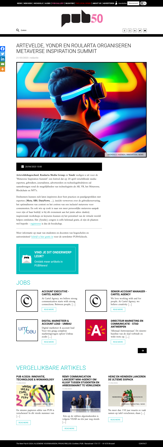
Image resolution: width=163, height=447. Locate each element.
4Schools (38, 3)
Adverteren (108, 3)
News (19, 3)
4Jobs (47, 3)
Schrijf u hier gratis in (42, 237)
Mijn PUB (70, 3)
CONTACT (143, 444)
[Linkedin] (2, 59)
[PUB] (82, 20)
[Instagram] (129, 30)
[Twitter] (140, 30)
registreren (35, 223)
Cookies (75, 444)
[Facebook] (124, 30)
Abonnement (133, 3)
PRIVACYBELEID (64, 444)
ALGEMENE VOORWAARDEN (45, 444)
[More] (2, 69)
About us (97, 3)
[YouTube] (145, 30)
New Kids (28, 3)
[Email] (2, 64)
